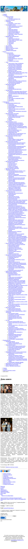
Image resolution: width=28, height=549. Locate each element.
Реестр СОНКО (11, 181)
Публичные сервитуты (13, 257)
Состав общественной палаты (15, 348)
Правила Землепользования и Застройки (17, 239)
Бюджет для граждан (13, 166)
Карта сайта (3, 493)
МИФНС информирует (13, 96)
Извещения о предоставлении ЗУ (15, 270)
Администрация (9, 52)
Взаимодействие (6, 340)
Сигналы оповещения (13, 336)
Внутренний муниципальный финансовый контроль (15, 158)
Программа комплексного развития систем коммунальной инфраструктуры (17, 286)
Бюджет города (11, 162)
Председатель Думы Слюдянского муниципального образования (15, 64)
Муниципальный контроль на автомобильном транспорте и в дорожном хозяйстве (17, 154)
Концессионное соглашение (14, 140)
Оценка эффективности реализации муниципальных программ (16, 116)
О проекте (10, 37)
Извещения (10, 138)
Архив (9, 44)
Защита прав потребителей (14, 308)
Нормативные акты (12, 114)
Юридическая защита (10, 307)
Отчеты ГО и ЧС (12, 337)
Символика (8, 21)
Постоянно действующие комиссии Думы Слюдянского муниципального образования (17, 77)
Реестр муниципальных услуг (15, 129)
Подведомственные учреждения (15, 58)
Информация (11, 87)
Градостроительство (12, 198)
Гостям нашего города (11, 24)
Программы (11, 119)
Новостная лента (9, 49)
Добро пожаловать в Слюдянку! (15, 25)
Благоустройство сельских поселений (16, 244)
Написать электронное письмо (15, 343)
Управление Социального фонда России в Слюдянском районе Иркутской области (17, 92)
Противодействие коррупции (14, 71)
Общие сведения (9, 16)
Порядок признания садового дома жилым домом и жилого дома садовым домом (17, 200)
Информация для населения (14, 278)
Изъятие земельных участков (14, 265)
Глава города (11, 54)
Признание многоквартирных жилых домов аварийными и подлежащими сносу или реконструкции (17, 203)
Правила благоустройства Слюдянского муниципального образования (17, 241)
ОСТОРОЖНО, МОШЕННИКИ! (15, 339)
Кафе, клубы (11, 35)
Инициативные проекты (13, 245)
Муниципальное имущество (14, 256)
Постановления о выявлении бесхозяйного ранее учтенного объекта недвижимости (17, 238)
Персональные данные (13, 313)
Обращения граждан (10, 341)
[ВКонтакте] (1, 471)
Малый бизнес (11, 173)
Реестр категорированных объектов (16, 160)
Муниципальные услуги (11, 121)
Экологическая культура (13, 196)
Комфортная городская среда (12, 36)
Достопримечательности (13, 27)
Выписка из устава (12, 70)
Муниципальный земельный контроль (16, 142)
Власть (4, 51)
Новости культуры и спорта (12, 48)
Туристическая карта (13, 30)
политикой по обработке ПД (17, 540)
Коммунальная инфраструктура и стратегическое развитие (13, 272)
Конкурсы (10, 136)
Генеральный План (12, 232)
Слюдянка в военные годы (14, 18)
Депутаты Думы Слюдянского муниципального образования (15, 66)
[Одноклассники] (3, 471)
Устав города (11, 104)
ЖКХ (9, 275)
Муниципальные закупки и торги (13, 135)
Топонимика (11, 195)
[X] (7, 471)
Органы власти (9, 90)
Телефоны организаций (11, 50)
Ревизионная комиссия (11, 84)
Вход (2, 494)
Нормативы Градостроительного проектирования (15, 193)
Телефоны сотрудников (13, 61)
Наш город (10, 17)
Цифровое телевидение (13, 253)
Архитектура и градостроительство (13, 190)
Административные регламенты (15, 122)
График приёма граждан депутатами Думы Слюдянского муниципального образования (17, 74)
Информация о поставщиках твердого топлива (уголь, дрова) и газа (16, 283)
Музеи (9, 28)
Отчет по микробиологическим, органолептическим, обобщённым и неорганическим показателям (16, 291)
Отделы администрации (13, 56)
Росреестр (10, 97)
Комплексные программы (14, 197)
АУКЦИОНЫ (11, 258)
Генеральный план (12, 105)
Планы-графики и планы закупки (15, 139)
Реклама (10, 230)
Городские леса (11, 191)
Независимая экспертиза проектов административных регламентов (16, 125)
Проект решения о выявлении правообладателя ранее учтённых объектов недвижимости (17, 228)
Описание (10, 22)
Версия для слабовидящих (7, 495)
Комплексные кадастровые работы (16, 266)
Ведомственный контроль (14, 156)
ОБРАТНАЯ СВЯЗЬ (5, 492)
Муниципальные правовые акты (13, 103)
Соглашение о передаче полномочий (16, 314)
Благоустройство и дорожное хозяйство (14, 243)
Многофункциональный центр (15, 134)
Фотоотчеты (11, 42)
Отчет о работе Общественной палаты (16, 346)
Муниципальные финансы (12, 161)
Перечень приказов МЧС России (15, 321)
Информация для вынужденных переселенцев (16, 351)
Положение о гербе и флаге (14, 23)
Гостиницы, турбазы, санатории (15, 34)
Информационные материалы (15, 334)
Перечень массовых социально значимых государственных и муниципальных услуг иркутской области (17, 127)
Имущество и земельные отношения (14, 254)
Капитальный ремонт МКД (14, 274)
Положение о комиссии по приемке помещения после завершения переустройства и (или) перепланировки (17, 235)
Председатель (11, 85)
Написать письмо (12, 79)
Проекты (10, 118)
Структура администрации (14, 55)
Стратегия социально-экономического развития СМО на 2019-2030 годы (16, 184)
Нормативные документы (14, 349)
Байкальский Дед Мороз (13, 32)
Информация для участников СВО (13, 363)
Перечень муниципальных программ (16, 177)
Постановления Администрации (15, 106)
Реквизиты (10, 59)
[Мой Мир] (5, 471)
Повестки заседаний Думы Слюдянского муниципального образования (17, 81)
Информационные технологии (15, 318)
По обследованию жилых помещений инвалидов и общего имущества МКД (16, 281)
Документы (10, 43)
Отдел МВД (11, 99)
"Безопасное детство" (13, 327)
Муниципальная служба (13, 315)
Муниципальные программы (12, 113)
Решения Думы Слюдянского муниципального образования (15, 68)
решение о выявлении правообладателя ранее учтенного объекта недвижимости (17, 264)
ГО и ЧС (8, 320)
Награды (10, 319)
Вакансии (3, 486)
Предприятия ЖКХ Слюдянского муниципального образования (15, 288)
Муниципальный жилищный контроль (17, 146)
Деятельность (6, 101)
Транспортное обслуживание (14, 247)
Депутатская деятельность (14, 83)
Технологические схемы (13, 131)
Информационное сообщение (14, 231)
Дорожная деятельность (13, 246)
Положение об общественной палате (16, 347)
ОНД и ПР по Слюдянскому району (16, 98)
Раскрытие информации (13, 279)
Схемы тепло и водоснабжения (15, 277)
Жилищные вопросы (13, 273)
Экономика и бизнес (10, 169)
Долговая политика (12, 163)
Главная (5, 14)
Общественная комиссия (13, 38)
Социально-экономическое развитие (16, 182)
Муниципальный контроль (12, 141)
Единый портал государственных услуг (17, 133)
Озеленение (11, 252)
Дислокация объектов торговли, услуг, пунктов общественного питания (17, 171)
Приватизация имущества (14, 261)
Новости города (9, 47)
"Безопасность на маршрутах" (15, 189)
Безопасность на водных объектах (15, 328)
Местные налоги (12, 164)
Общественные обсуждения (14, 293)
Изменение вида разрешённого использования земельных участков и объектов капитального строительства (16, 207)
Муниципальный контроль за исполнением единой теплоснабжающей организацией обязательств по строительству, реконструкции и (17, 150)
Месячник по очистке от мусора (15, 249)
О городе (5, 15)
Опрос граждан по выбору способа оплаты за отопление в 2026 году (17, 304)
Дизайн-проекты (12, 41)
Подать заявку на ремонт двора (15, 39)
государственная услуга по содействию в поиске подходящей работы (17, 186)
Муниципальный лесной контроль (16, 147)
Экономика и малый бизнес (14, 188)
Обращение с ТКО (12, 250)
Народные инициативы (13, 174)
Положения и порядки (13, 167)
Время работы (11, 57)
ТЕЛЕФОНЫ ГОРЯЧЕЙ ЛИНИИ (15, 362)
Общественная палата (10, 344)
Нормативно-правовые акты (14, 335)
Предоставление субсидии (14, 306)
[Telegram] (8, 471)
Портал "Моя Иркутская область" (13, 365)
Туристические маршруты (14, 31)
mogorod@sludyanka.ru (9, 508)
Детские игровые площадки (14, 251)
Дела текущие (9, 45)
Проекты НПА (11, 107)
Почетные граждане (10, 20)
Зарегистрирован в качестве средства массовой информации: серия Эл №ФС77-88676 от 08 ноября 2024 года (13, 499)
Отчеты (10, 120)
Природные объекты (13, 29)
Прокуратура (11, 100)
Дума (7, 62)
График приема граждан (13, 342)
